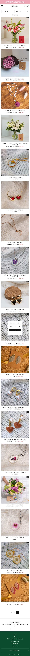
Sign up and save (15, 650)
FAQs (15, 636)
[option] (15, 2)
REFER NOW (15, 628)
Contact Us (15, 634)
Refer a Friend (15, 646)
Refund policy (15, 643)
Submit (15, 330)
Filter (6, 11)
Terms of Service (15, 641)
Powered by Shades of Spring (15, 654)
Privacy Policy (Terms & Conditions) (15, 639)
